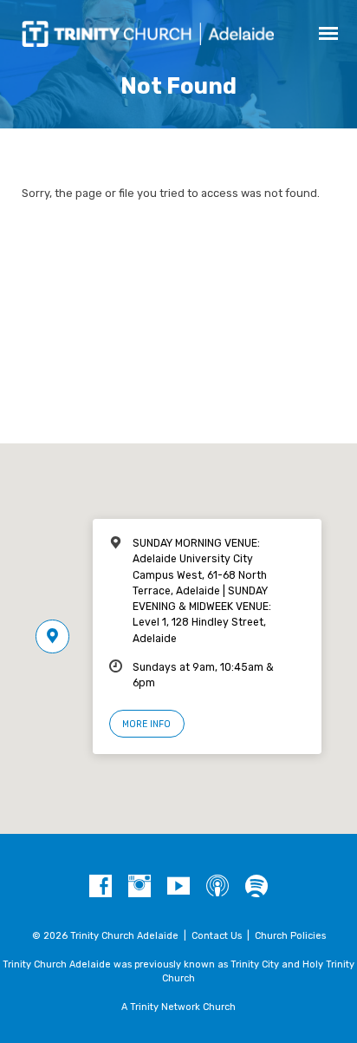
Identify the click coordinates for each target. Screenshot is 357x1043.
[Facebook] (100, 887)
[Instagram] (139, 887)
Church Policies (290, 935)
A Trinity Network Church (178, 1007)
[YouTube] (178, 887)
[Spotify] (256, 887)
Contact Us (216, 935)
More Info (146, 724)
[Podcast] (217, 887)
